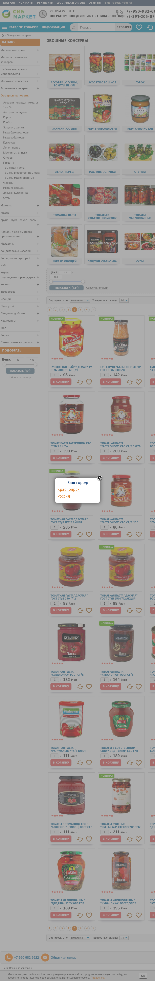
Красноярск (68, 489)
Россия (63, 496)
